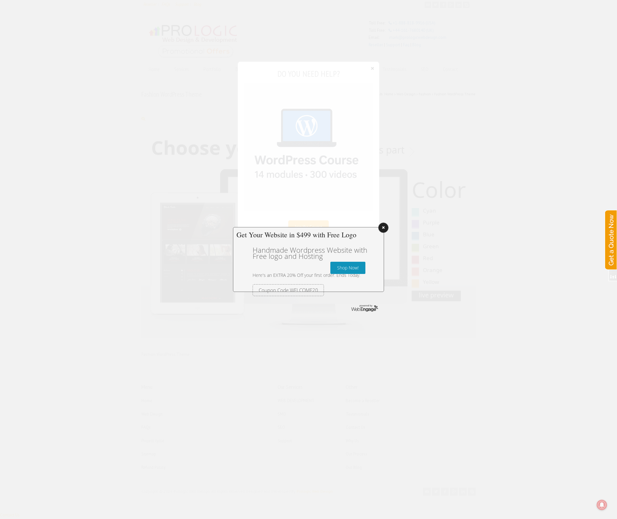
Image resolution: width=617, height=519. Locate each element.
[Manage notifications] (602, 505)
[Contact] (610, 233)
